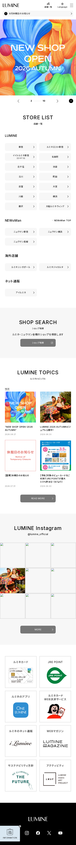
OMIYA (55, 186)
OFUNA (55, 206)
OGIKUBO (21, 186)
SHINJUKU (21, 147)
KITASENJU (20, 166)
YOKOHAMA (55, 196)
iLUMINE (21, 292)
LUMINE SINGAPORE (21, 267)
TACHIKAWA (21, 176)
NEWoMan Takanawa (21, 241)
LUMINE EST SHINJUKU (55, 147)
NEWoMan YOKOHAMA (55, 231)
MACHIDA (55, 176)
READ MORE (38, 498)
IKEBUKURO (55, 166)
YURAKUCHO (55, 156)
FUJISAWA (21, 206)
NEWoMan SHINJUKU (21, 231)
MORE (38, 629)
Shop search (38, 342)
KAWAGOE (21, 196)
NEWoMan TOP (62, 220)
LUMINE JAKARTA (55, 267)
